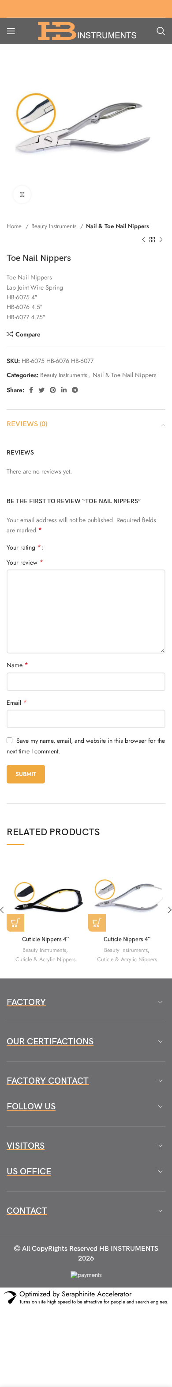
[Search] (161, 31)
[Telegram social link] (75, 390)
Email (17, 702)
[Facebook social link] (31, 390)
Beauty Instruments (54, 226)
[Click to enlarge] (22, 194)
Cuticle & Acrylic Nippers (45, 959)
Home (15, 226)
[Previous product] (143, 239)
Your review (25, 562)
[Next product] (161, 239)
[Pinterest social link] (53, 390)
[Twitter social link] (41, 390)
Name (17, 665)
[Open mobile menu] (11, 31)
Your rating (24, 547)
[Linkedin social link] (64, 390)
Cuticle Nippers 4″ (45, 939)
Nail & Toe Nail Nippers (117, 226)
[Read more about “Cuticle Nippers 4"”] (15, 923)
